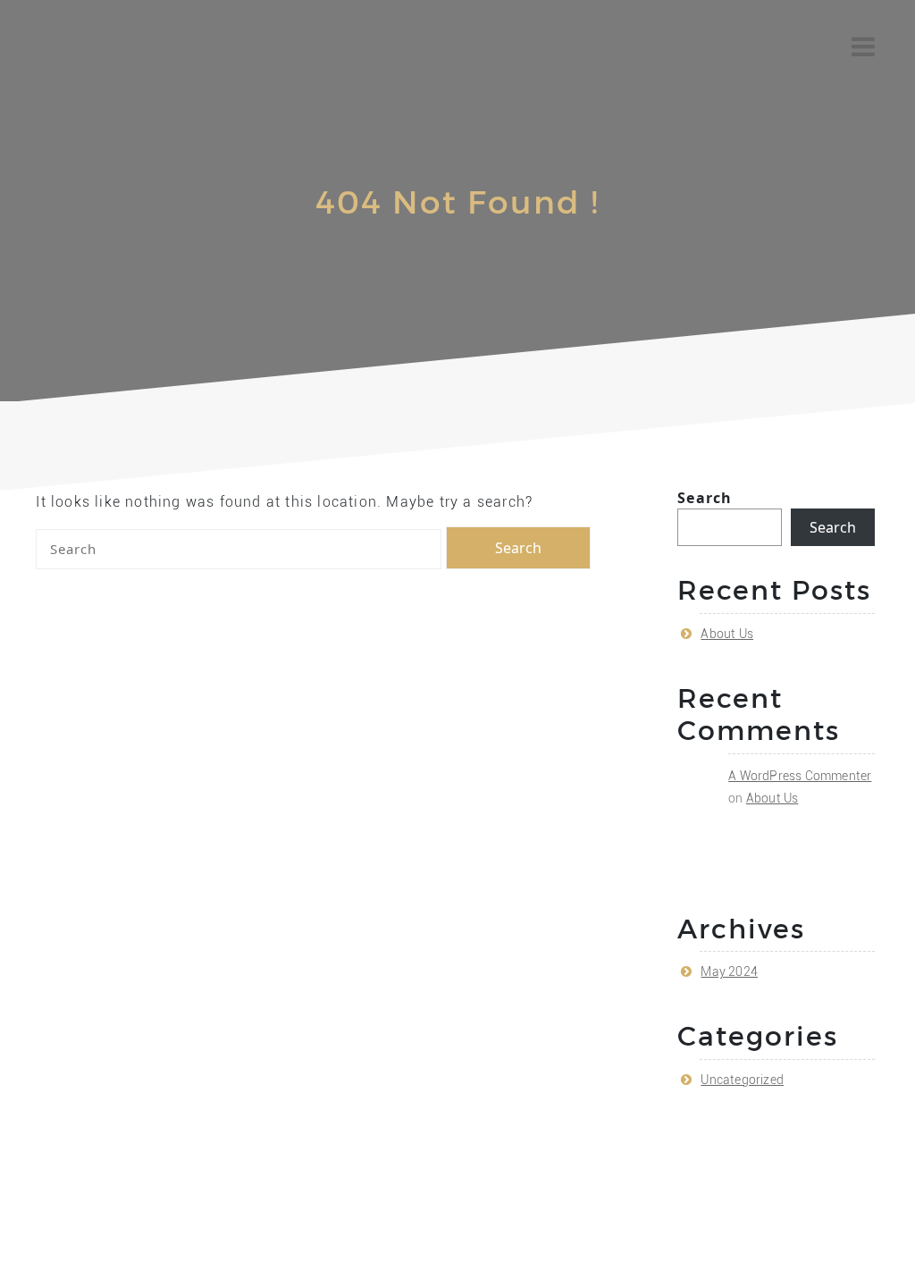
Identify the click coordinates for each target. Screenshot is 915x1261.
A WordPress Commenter (799, 776)
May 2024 (729, 971)
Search (704, 498)
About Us (727, 633)
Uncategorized (742, 1079)
